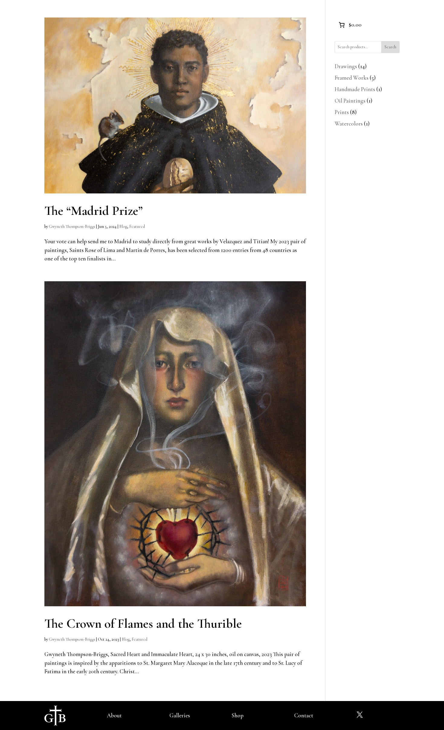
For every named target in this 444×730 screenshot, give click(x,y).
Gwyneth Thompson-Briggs (72, 226)
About (114, 715)
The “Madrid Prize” (93, 210)
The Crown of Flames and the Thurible (143, 623)
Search (390, 46)
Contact (303, 715)
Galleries (179, 715)
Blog (123, 226)
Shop (237, 715)
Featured (137, 226)
